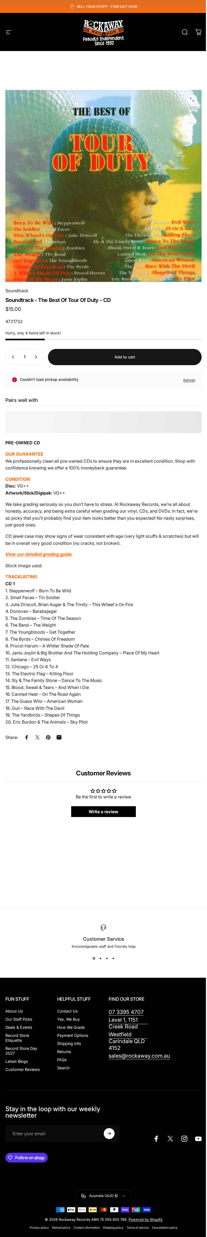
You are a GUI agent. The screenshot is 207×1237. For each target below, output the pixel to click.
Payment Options (72, 1035)
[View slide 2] (100, 958)
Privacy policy (39, 1227)
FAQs (62, 1059)
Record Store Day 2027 (21, 1051)
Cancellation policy (165, 1227)
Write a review (103, 812)
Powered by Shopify (146, 1219)
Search (63, 1067)
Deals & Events (18, 1027)
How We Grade (71, 1027)
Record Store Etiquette (17, 1038)
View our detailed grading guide (38, 554)
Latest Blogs (16, 1061)
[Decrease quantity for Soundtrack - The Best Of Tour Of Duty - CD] (12, 357)
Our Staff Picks (18, 1019)
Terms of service (138, 1227)
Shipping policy (113, 1227)
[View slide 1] (94, 958)
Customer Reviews (22, 1069)
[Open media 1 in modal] (192, 99)
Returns (64, 1051)
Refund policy (61, 1227)
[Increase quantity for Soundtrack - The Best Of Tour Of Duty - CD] (37, 357)
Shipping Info (69, 1043)
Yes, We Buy (68, 1019)
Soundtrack (17, 290)
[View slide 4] (113, 958)
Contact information (87, 1227)
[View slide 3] (107, 958)
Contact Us (67, 1011)
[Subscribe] (109, 1133)
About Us (14, 1011)
